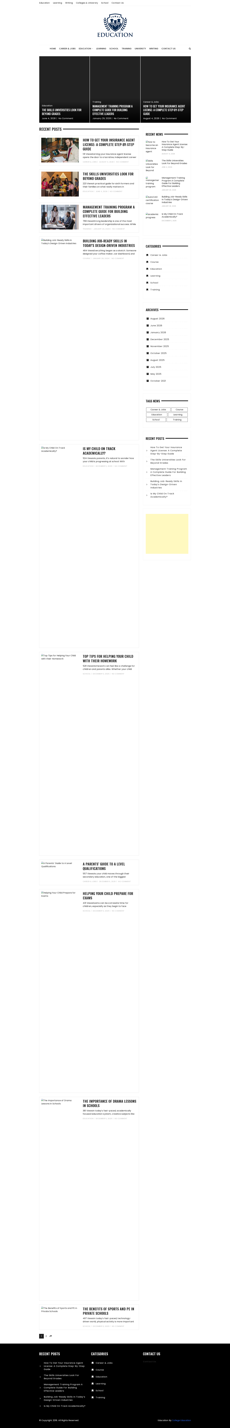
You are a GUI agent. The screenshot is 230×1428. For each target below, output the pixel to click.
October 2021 (158, 380)
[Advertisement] (167, 534)
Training (127, 48)
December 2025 (159, 339)
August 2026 (157, 318)
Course (86, 258)
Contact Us (118, 2)
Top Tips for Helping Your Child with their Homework (108, 658)
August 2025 (157, 360)
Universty (140, 48)
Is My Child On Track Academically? (99, 451)
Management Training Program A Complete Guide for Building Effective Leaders (62, 110)
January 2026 (158, 332)
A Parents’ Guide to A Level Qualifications (104, 866)
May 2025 (155, 373)
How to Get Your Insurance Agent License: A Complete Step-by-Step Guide (113, 110)
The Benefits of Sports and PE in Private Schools (108, 1311)
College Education (181, 1420)
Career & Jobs (67, 48)
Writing (69, 2)
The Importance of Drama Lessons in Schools (109, 1103)
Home (53, 48)
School (104, 2)
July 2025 (155, 367)
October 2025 (158, 353)
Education (44, 2)
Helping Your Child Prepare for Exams (108, 896)
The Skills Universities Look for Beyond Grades (163, 112)
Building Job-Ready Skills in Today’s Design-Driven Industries (109, 243)
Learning (57, 2)
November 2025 (159, 346)
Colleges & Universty (87, 2)
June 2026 (156, 325)
